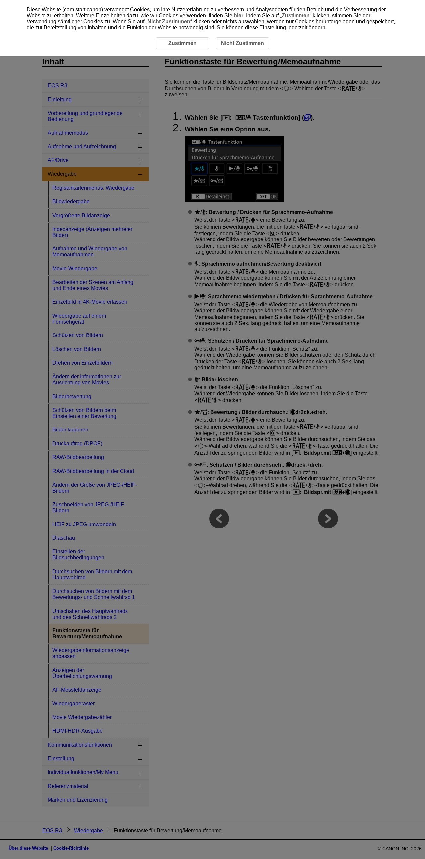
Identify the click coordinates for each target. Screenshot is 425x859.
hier (238, 15)
